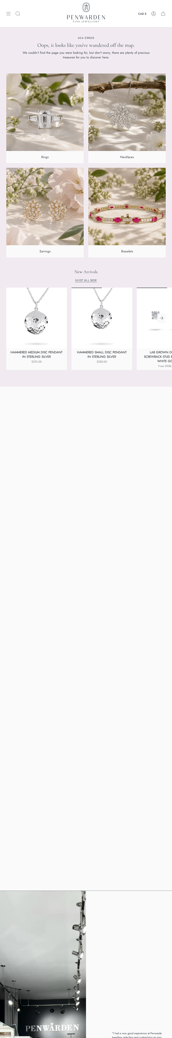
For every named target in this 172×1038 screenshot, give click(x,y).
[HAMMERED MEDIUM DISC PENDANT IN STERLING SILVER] (36, 318)
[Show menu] (8, 14)
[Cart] (163, 14)
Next (161, 318)
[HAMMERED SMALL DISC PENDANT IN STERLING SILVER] (102, 318)
